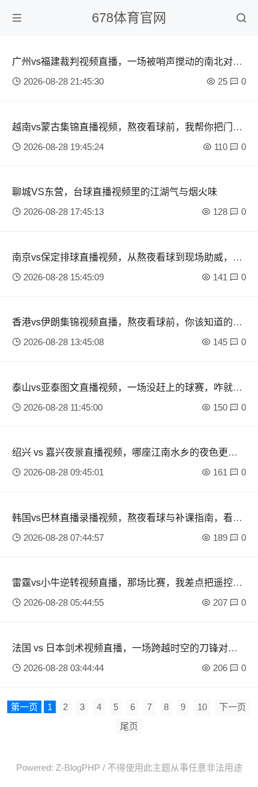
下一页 (232, 707)
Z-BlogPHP (78, 767)
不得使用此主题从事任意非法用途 (174, 767)
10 (202, 707)
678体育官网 (129, 17)
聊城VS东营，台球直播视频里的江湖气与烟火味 (114, 192)
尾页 (129, 726)
